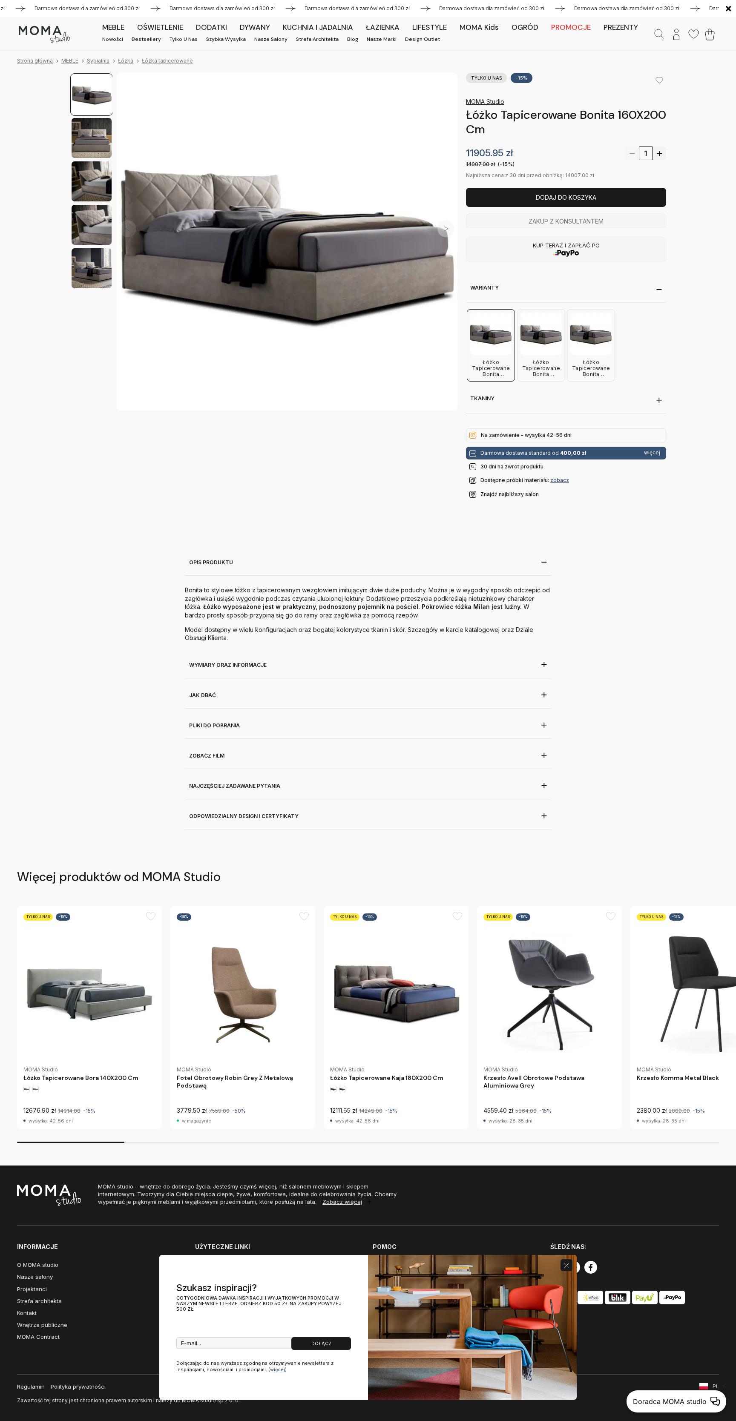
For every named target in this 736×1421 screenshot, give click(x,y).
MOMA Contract (38, 1336)
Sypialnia (98, 60)
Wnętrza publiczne (42, 1324)
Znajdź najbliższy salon (509, 494)
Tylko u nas (184, 39)
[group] (89, 1017)
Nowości (112, 39)
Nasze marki (382, 39)
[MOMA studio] (44, 34)
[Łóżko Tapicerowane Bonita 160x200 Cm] (286, 243)
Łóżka (125, 60)
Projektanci (32, 1289)
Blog (352, 39)
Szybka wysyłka (226, 39)
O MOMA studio (37, 1264)
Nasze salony (271, 39)
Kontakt (27, 1312)
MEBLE (69, 60)
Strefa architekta (317, 39)
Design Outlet (422, 39)
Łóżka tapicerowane (167, 60)
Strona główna (35, 60)
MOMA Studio (485, 101)
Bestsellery (146, 39)
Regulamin (31, 1386)
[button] (445, 228)
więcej (652, 453)
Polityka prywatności (78, 1386)
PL (716, 1386)
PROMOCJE (571, 27)
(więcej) (277, 1369)
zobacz (559, 480)
